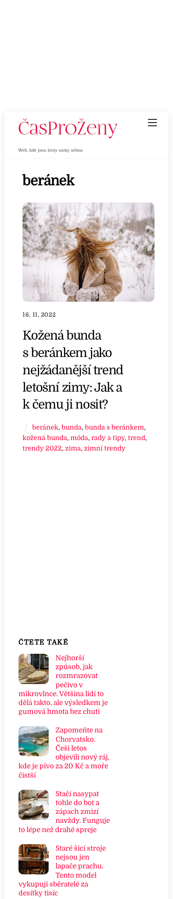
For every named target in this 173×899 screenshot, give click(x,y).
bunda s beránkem (114, 427)
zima (73, 448)
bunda (72, 427)
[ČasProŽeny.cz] (68, 136)
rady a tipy (108, 438)
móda (79, 438)
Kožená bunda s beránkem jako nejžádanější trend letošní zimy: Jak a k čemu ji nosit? (73, 369)
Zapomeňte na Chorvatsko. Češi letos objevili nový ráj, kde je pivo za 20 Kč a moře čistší (64, 752)
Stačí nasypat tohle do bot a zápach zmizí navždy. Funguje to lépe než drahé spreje (64, 812)
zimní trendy (105, 448)
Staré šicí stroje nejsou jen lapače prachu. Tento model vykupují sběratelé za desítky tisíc (62, 871)
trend (136, 438)
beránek (45, 427)
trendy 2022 (42, 448)
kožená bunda (45, 438)
